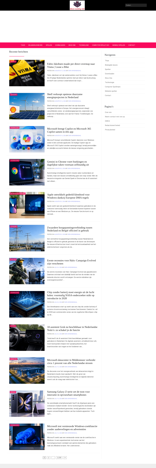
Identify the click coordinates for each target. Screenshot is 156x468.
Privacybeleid (110, 130)
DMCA (107, 121)
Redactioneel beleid (112, 125)
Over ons (108, 112)
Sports (13, 61)
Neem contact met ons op (115, 117)
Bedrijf (13, 326)
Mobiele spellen (118, 45)
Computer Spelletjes (100, 45)
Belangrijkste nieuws (18, 193)
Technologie (84, 45)
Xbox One (72, 45)
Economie (14, 94)
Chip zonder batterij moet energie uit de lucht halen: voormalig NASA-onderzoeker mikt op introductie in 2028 (70, 295)
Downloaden (60, 45)
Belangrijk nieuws (35, 45)
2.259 (59, 458)
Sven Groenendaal (74, 70)
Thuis (23, 45)
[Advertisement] (78, 26)
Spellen (49, 45)
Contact (131, 45)
